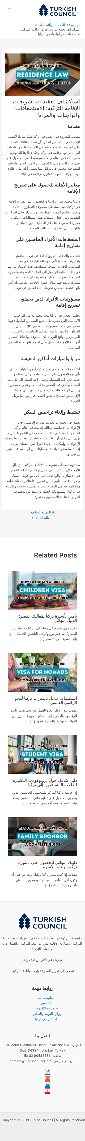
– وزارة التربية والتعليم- (47, 1014)
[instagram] (47, 1079)
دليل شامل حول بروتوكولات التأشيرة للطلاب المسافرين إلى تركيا (45, 782)
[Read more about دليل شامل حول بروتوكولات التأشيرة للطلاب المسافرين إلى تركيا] (42, 754)
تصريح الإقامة (46, 1008)
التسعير (46, 1003)
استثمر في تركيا (46, 1019)
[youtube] (47, 1092)
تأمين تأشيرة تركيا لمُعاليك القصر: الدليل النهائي (48, 618)
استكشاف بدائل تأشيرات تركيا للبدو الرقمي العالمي (46, 700)
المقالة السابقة (42, 512)
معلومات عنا (46, 997)
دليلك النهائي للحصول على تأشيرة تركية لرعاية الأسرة (47, 864)
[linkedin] (47, 1085)
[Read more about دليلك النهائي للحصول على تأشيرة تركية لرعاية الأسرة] (42, 836)
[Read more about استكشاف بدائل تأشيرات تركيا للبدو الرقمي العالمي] (42, 672)
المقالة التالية (42, 518)
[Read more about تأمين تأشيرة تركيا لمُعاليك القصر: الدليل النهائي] (42, 590)
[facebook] (47, 1073)
